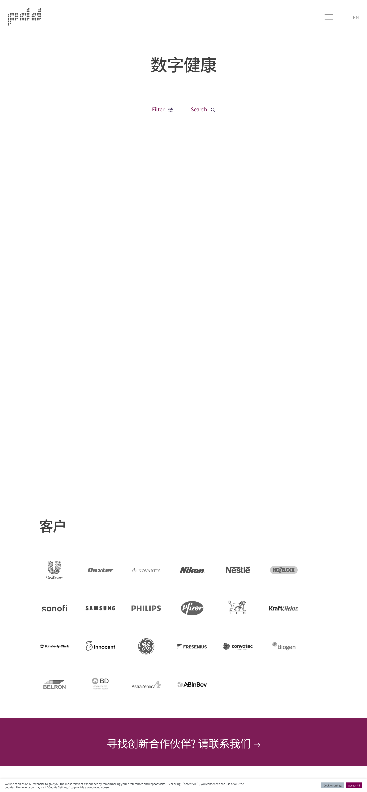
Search (199, 109)
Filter (159, 109)
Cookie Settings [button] (333, 785)
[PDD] (24, 24)
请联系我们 (225, 743)
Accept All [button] (354, 785)
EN (356, 17)
